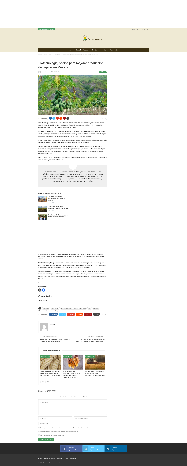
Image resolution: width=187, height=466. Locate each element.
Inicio (70, 50)
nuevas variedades (52, 310)
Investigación (103, 71)
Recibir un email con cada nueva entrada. (52, 435)
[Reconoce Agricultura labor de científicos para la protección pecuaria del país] (95, 362)
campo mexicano (55, 308)
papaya (60, 310)
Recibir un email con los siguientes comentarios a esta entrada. (59, 431)
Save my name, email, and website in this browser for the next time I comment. (64, 428)
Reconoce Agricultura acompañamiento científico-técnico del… (57, 198)
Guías (104, 50)
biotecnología (46, 308)
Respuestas (114, 50)
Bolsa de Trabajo (82, 50)
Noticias (94, 50)
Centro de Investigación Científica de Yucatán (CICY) (73, 308)
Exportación (96, 308)
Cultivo (89, 308)
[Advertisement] (58, 14)
